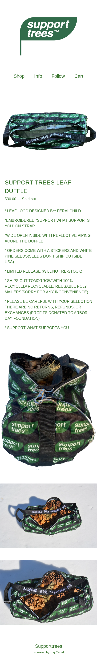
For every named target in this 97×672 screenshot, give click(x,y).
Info (38, 76)
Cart (79, 76)
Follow (58, 76)
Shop (19, 76)
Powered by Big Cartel (48, 652)
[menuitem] (19, 76)
